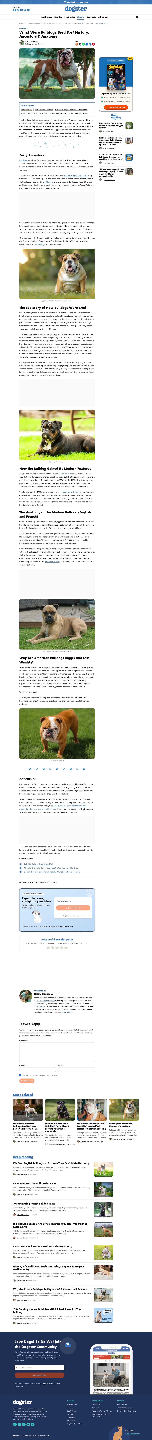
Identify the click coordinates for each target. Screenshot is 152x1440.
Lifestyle (80, 17)
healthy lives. (67, 1012)
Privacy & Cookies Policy (65, 926)
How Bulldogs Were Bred (44, 110)
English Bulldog (67, 474)
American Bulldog (52, 561)
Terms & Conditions (48, 926)
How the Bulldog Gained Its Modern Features (71, 110)
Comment (23, 1041)
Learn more (103, 23)
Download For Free (117, 107)
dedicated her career (46, 1000)
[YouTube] (24, 10)
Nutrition (58, 17)
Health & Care (46, 17)
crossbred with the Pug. (71, 492)
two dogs (40, 1006)
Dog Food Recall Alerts (75, 1424)
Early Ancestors (26, 110)
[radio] (48, 948)
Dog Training (69, 17)
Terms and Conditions (125, 1408)
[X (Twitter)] (21, 10)
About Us (95, 1408)
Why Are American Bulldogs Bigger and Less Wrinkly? (69, 113)
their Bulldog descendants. (75, 175)
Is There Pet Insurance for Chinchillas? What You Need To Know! (52, 872)
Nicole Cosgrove (33, 42)
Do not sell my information (127, 1411)
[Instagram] (18, 10)
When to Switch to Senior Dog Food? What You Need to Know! (51, 868)
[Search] (137, 17)
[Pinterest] (28, 10)
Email (60, 1066)
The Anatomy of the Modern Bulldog (34, 113)
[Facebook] (14, 10)
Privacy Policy (48, 1384)
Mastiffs (49, 182)
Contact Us (96, 1405)
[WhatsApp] (83, 44)
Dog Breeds (91, 17)
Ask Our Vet (102, 17)
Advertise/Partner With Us (102, 1411)
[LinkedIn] (90, 44)
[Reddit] (76, 44)
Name (22, 1066)
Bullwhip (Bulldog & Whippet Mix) (38, 864)
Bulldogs (23, 160)
